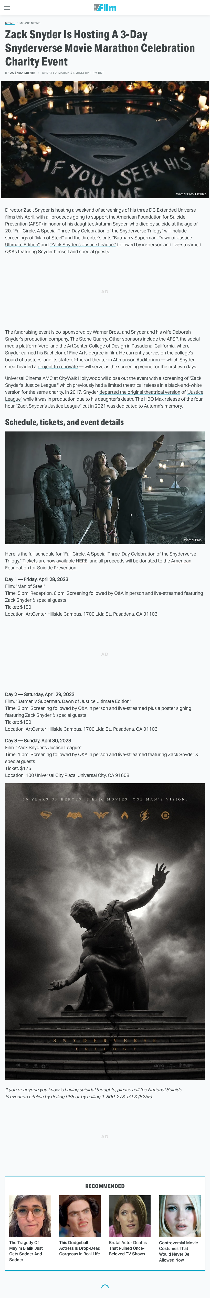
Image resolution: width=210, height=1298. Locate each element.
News (10, 23)
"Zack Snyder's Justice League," (83, 245)
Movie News (29, 23)
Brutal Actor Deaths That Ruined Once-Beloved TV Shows (128, 1248)
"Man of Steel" (49, 238)
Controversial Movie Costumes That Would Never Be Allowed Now (178, 1251)
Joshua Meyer (22, 72)
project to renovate (58, 367)
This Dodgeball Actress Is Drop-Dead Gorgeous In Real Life (79, 1248)
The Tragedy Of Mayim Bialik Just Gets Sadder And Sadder (26, 1251)
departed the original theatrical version (139, 392)
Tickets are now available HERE (55, 561)
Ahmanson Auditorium (136, 360)
